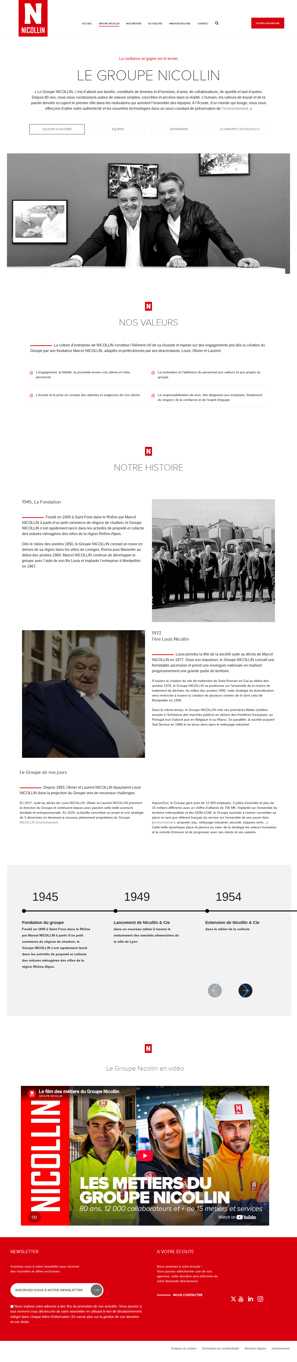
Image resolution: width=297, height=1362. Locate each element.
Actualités (155, 23)
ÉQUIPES (118, 129)
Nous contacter (187, 1295)
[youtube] (241, 1299)
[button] (245, 990)
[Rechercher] (217, 23)
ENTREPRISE (179, 129)
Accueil (87, 23)
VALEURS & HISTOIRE (57, 129)
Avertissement (281, 1348)
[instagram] (260, 1299)
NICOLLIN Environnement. (39, 822)
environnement (164, 822)
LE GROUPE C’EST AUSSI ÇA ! (240, 129)
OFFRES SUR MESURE (268, 23)
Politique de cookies (184, 1348)
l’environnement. (235, 108)
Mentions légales (255, 1348)
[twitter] (233, 1299)
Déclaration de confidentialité (220, 1348)
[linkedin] (250, 1299)
